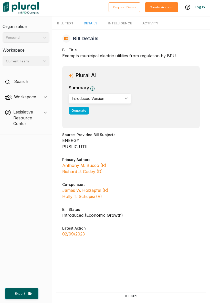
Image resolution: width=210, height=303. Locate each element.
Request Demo (124, 7)
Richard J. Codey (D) (82, 171)
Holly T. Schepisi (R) (82, 196)
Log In (200, 7)
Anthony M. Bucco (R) (84, 165)
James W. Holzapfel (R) (85, 190)
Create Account (162, 7)
